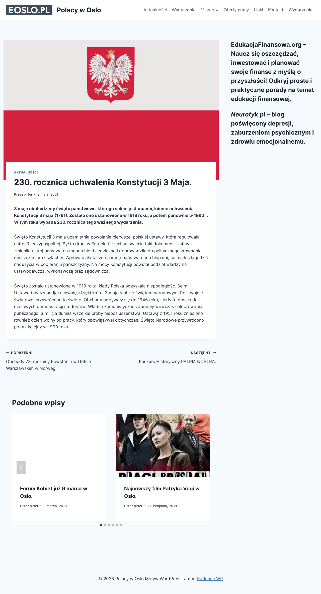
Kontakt (275, 9)
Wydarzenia (184, 9)
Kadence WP (210, 578)
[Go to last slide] (21, 467)
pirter (28, 194)
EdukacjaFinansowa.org (266, 44)
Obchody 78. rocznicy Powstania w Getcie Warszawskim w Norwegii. (48, 361)
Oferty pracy (236, 9)
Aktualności (155, 9)
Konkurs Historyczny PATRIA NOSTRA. (177, 357)
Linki (258, 9)
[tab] (101, 525)
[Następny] (201, 467)
